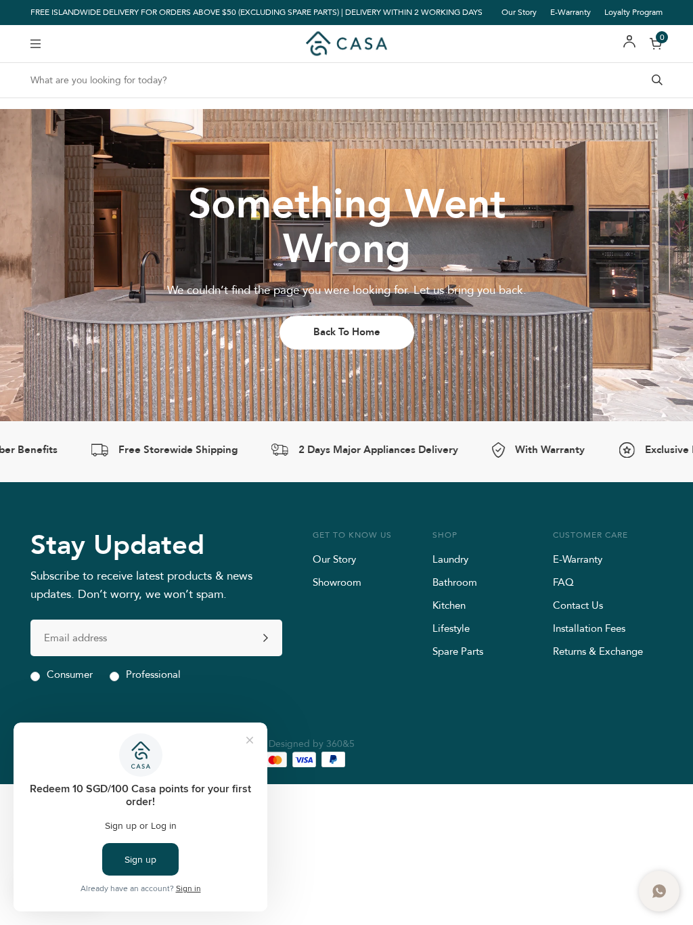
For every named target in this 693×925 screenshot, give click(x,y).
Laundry (450, 559)
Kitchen (449, 605)
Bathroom (454, 582)
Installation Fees (589, 628)
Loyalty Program (633, 11)
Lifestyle (451, 628)
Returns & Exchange (598, 651)
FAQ (563, 582)
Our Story (519, 11)
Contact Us (578, 605)
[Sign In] (629, 43)
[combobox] (346, 80)
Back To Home (346, 332)
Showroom (337, 582)
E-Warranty (570, 11)
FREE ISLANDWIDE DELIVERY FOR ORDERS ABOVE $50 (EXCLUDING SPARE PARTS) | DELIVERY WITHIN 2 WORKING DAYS (256, 12)
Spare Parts (457, 651)
